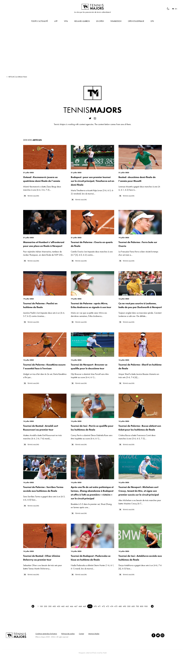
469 (84, 606)
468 (80, 606)
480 (120, 606)
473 (107, 606)
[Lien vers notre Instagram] (162, 635)
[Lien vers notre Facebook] (153, 635)
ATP (55, 21)
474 (111, 606)
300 (49, 606)
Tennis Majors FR (92, 7)
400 (54, 606)
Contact (81, 634)
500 (128, 606)
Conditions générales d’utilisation (46, 634)
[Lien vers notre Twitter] (158, 635)
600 (133, 606)
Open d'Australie (136, 21)
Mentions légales (93, 634)
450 (58, 606)
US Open (100, 21)
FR (173, 9)
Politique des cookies (68, 634)
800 (141, 606)
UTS (152, 21)
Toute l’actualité (39, 21)
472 (103, 606)
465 (67, 606)
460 (62, 606)
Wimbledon (115, 21)
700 (137, 606)
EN (176, 9)
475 (115, 606)
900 (146, 606)
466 (71, 606)
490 (124, 606)
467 (75, 606)
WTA (66, 21)
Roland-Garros (82, 21)
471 (99, 606)
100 (41, 606)
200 (45, 606)
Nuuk (104, 653)
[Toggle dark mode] (168, 9)
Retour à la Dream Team (18, 77)
